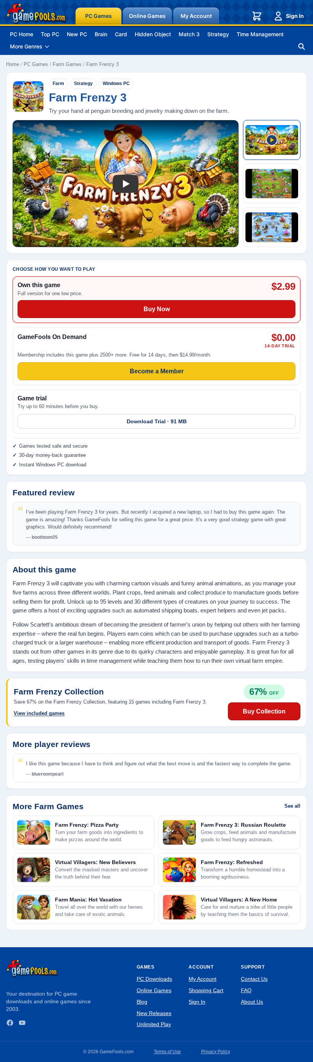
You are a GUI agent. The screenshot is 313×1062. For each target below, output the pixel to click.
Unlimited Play (154, 1024)
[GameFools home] (36, 13)
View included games (39, 713)
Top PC (50, 34)
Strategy (218, 34)
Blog (142, 1002)
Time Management (260, 34)
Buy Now (157, 309)
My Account (196, 16)
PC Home (21, 34)
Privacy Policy (215, 1051)
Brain (101, 34)
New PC (77, 34)
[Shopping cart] (256, 16)
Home (12, 64)
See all (292, 806)
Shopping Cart (206, 990)
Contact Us (254, 979)
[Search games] (301, 46)
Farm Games (67, 64)
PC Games (98, 16)
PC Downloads (154, 979)
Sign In (295, 16)
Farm (58, 83)
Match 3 (189, 34)
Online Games (147, 16)
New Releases (154, 1013)
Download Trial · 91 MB (157, 421)
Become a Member (157, 371)
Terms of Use (167, 1051)
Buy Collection (264, 711)
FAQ (246, 990)
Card (121, 34)
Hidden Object (153, 34)
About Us (252, 1002)
